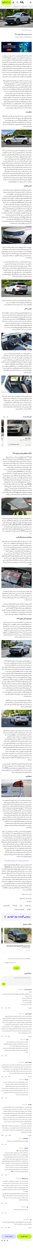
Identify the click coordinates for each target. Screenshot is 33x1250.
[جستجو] (17, 2)
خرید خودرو (24, 1236)
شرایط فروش (16, 7)
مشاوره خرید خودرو (19, 909)
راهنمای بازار (7, 7)
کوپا (21, 906)
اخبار (31, 7)
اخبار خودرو (24, 7)
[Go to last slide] (31, 18)
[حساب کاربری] (13, 2)
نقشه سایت (21, 1240)
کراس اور (29, 909)
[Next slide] (2, 18)
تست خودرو (28, 906)
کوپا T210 (15, 906)
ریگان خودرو (7, 906)
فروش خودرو (8, 1236)
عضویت (16, 968)
